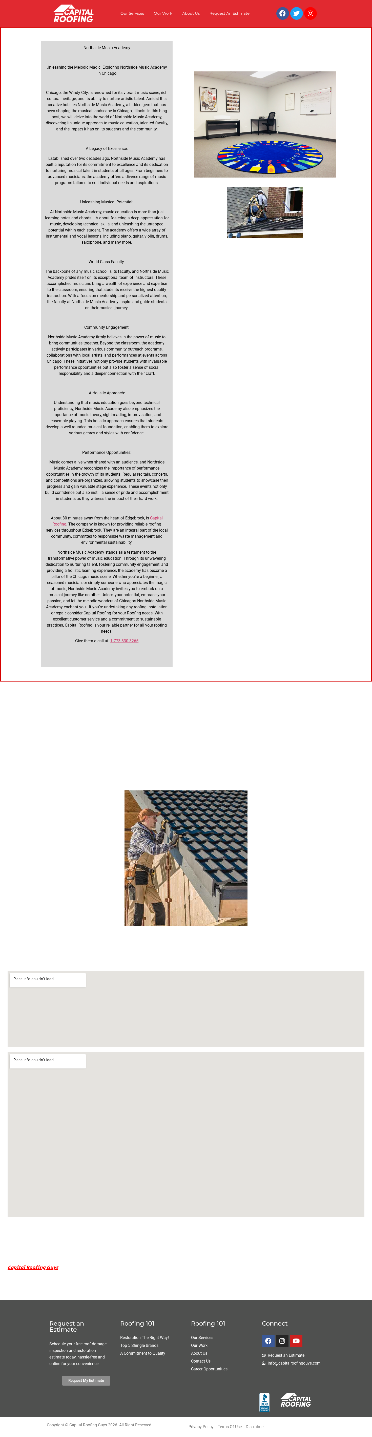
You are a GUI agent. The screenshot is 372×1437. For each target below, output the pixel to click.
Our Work (163, 13)
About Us (191, 13)
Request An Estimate (230, 13)
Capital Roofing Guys (33, 1267)
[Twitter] (296, 13)
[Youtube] (296, 1341)
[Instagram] (310, 13)
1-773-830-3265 (124, 640)
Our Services (132, 13)
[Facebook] (282, 13)
